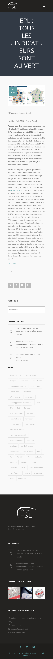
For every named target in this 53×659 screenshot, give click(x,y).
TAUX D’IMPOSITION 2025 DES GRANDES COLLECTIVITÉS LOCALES (29, 330)
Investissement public (18, 435)
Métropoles (14, 451)
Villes (12, 478)
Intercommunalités (17, 430)
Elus (38, 402)
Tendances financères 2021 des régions (28, 355)
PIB (38, 451)
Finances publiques (17, 113)
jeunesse (30, 440)
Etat (18, 408)
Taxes (27, 473)
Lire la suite (12, 264)
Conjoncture (35, 386)
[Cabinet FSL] (13, 6)
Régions (24, 462)
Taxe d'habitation (36, 468)
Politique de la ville (35, 457)
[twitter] (27, 646)
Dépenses (29, 397)
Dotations (27, 391)
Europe (27, 408)
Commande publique (18, 386)
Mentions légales (35, 653)
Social (31, 347)
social (34, 462)
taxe (23, 468)
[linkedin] (33, 646)
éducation (22, 478)
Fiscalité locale (15, 419)
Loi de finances (27, 446)
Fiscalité (29, 113)
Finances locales (22, 347)
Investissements (16, 440)
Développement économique (21, 402)
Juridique (13, 446)
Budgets (13, 381)
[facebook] (20, 646)
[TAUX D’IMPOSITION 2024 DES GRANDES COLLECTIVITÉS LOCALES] (14, 593)
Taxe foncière (15, 473)
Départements (15, 397)
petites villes (28, 451)
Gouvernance (15, 424)
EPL (11, 271)
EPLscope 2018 (16, 190)
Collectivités (37, 381)
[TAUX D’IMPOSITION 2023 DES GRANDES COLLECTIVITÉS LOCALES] (27, 593)
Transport (38, 473)
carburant (24, 381)
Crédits (26, 656)
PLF (11, 457)
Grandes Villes (30, 424)
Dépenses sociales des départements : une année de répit (29, 342)
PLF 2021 (20, 457)
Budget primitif (31, 375)
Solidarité (13, 468)
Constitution (14, 391)
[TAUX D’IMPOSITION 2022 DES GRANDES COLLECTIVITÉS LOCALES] (39, 593)
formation (29, 419)
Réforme (13, 462)
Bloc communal (15, 375)
